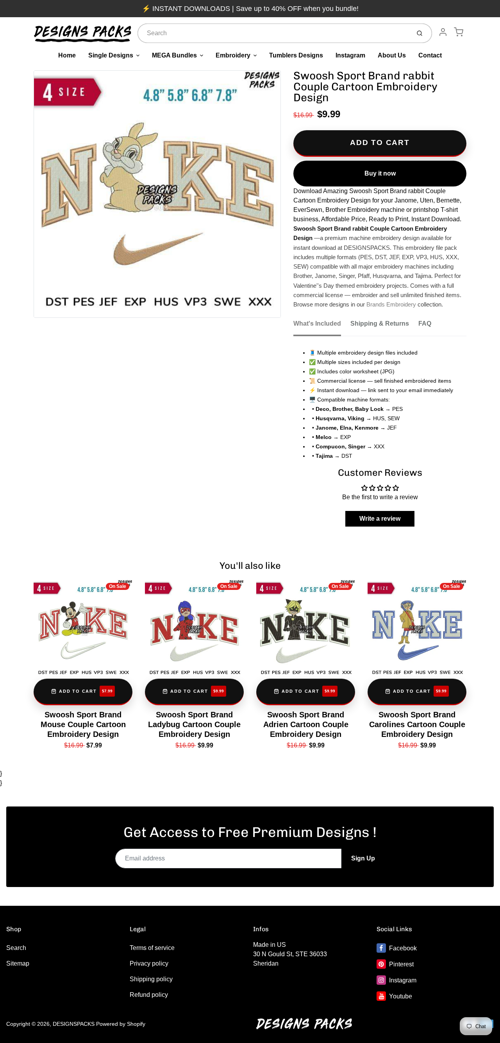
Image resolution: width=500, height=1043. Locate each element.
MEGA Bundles (174, 55)
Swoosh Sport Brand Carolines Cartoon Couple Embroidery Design (417, 724)
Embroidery (233, 55)
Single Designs (110, 55)
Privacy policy (149, 963)
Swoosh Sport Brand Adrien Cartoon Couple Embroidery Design (305, 724)
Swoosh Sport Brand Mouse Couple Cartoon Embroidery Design (83, 724)
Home (67, 55)
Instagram (350, 55)
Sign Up (363, 858)
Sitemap (17, 963)
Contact (430, 55)
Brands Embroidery (391, 304)
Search (16, 947)
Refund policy (149, 994)
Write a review (379, 518)
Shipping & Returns (379, 323)
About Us (392, 55)
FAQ (424, 323)
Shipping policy (151, 979)
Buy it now (380, 173)
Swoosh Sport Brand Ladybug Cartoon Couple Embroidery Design (194, 724)
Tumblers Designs (296, 55)
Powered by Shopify (120, 1024)
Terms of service (152, 947)
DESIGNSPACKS (74, 1024)
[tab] (321, 326)
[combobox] (273, 33)
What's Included (317, 323)
